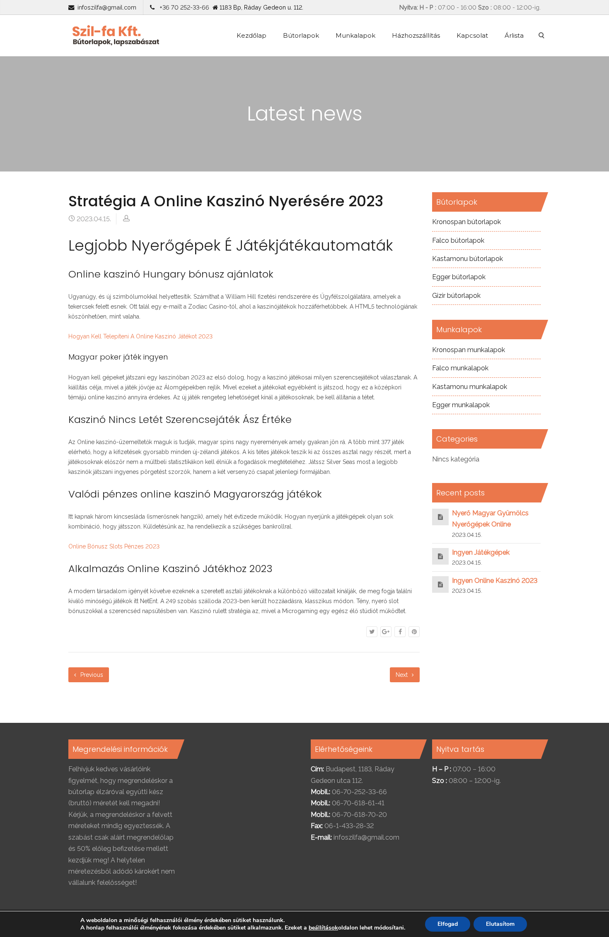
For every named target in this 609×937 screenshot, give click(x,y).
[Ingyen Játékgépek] (440, 556)
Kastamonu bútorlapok (467, 259)
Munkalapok (355, 35)
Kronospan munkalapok (468, 350)
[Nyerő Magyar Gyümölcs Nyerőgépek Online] (440, 517)
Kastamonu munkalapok (469, 387)
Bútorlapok (301, 35)
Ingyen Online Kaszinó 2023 (494, 580)
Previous (91, 674)
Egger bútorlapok (459, 277)
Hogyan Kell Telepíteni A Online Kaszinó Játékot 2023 (140, 336)
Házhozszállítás (416, 35)
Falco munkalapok (460, 368)
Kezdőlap (251, 35)
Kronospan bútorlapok (466, 222)
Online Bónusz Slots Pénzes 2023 (114, 546)
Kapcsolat (472, 35)
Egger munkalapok (461, 405)
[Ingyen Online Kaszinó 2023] (440, 584)
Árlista (514, 35)
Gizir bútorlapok (456, 295)
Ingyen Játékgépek (481, 552)
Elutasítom (500, 924)
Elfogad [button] (447, 924)
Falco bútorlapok (458, 240)
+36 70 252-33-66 (182, 7)
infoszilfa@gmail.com (106, 7)
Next (402, 674)
